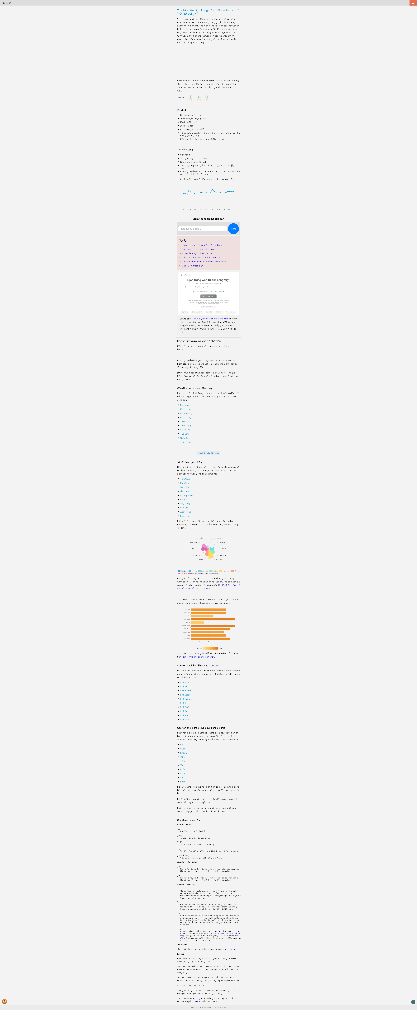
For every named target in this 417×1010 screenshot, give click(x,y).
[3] (235, 178)
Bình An (184, 499)
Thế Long (184, 433)
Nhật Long (185, 417)
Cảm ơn (223, 1008)
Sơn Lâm (184, 507)
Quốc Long (185, 437)
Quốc (183, 773)
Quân (182, 748)
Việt (182, 765)
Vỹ (181, 777)
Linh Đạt (184, 715)
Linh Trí (184, 711)
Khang (183, 752)
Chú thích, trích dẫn (192, 265)
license (199, 1001)
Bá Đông (184, 482)
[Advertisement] (208, 61)
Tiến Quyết (185, 478)
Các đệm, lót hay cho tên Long (198, 249)
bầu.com (7, 2)
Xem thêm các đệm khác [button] (208, 453)
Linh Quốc (185, 707)
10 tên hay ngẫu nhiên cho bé (197, 253)
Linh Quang (186, 694)
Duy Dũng (185, 503)
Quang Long (186, 413)
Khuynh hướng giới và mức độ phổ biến (202, 245)
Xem (233, 228)
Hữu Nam (184, 491)
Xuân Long (185, 425)
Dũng (182, 756)
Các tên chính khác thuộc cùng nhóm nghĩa (204, 261)
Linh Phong (185, 719)
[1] (209, 173)
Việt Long (185, 429)
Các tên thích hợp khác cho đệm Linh (201, 257)
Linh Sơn (184, 682)
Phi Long (184, 404)
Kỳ (181, 744)
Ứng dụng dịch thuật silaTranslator (210, 318)
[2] (182, 349)
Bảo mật (207, 1008)
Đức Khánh (185, 487)
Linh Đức (184, 703)
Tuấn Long (185, 442)
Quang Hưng (186, 495)
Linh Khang (185, 690)
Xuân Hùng (185, 511)
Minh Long (185, 409)
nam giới (230, 346)
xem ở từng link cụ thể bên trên (198, 656)
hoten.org (231, 949)
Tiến (182, 761)
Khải (182, 769)
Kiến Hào (185, 515)
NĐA (192, 1008)
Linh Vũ (183, 686)
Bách (182, 781)
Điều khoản (215, 1008)
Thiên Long (185, 421)
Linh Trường (186, 698)
